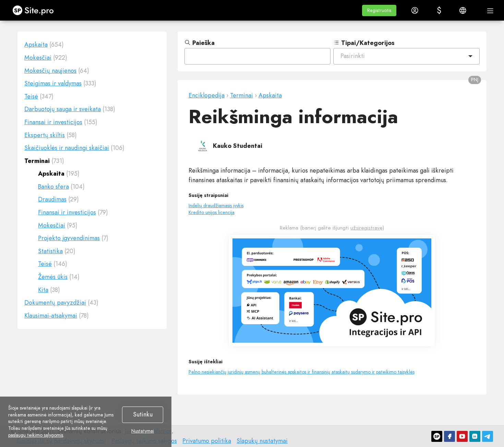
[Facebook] (449, 436)
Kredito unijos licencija (212, 212)
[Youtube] (462, 436)
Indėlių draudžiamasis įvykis (216, 205)
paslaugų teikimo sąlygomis (35, 435)
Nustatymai (142, 431)
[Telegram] (487, 436)
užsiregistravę (366, 228)
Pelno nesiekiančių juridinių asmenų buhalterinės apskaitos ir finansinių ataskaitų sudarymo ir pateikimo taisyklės (302, 371)
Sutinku (143, 414)
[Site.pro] (436, 436)
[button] (379, 10)
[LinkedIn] (474, 436)
